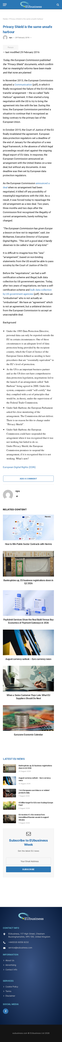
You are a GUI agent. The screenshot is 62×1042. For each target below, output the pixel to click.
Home (5, 19)
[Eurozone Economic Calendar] (28, 719)
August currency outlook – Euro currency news (28, 659)
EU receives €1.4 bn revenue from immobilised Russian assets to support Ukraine (34, 817)
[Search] (57, 4)
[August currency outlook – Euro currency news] (28, 644)
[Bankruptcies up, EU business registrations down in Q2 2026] (28, 565)
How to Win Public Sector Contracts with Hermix (28, 544)
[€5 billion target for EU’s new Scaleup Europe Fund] (11, 805)
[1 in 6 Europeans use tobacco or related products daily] (11, 793)
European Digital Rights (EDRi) (19, 467)
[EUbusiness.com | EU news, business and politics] (31, 4)
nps (10, 37)
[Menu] (5, 4)
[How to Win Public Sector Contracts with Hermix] (28, 529)
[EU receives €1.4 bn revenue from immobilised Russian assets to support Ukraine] (11, 819)
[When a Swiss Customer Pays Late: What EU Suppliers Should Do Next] (28, 680)
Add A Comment (28, 478)
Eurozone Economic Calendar (28, 734)
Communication (23, 84)
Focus (10, 47)
